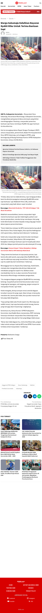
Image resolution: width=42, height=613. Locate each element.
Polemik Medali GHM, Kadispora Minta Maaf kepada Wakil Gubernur (30, 454)
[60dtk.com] (21, 3)
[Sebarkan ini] (25, 396)
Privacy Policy (31, 591)
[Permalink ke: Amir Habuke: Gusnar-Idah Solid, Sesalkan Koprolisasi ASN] (10, 464)
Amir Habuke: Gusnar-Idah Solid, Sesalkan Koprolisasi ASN (10, 473)
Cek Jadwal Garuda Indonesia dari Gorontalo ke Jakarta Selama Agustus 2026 (31, 434)
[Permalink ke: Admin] (3, 33)
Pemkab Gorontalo (7, 388)
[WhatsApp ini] (39, 396)
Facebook (12, 598)
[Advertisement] (21, 90)
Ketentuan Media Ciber (31, 585)
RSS (32, 601)
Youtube (12, 601)
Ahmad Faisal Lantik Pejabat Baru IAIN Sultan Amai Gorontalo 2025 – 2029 (10, 454)
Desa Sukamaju (22, 385)
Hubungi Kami (10, 591)
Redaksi (31, 588)
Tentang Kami (10, 588)
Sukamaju (19, 388)
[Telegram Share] (35, 396)
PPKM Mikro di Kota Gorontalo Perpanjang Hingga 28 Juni (10, 404)
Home (11, 585)
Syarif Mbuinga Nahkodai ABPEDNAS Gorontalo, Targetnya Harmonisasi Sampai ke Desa (9, 434)
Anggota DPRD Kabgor (8, 385)
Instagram (32, 598)
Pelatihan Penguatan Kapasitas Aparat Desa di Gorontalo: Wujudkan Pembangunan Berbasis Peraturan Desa (30, 475)
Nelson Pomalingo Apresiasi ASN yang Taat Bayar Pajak (20, 154)
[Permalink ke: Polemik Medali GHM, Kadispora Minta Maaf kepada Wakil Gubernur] (31, 445)
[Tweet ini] (30, 396)
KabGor (32, 385)
